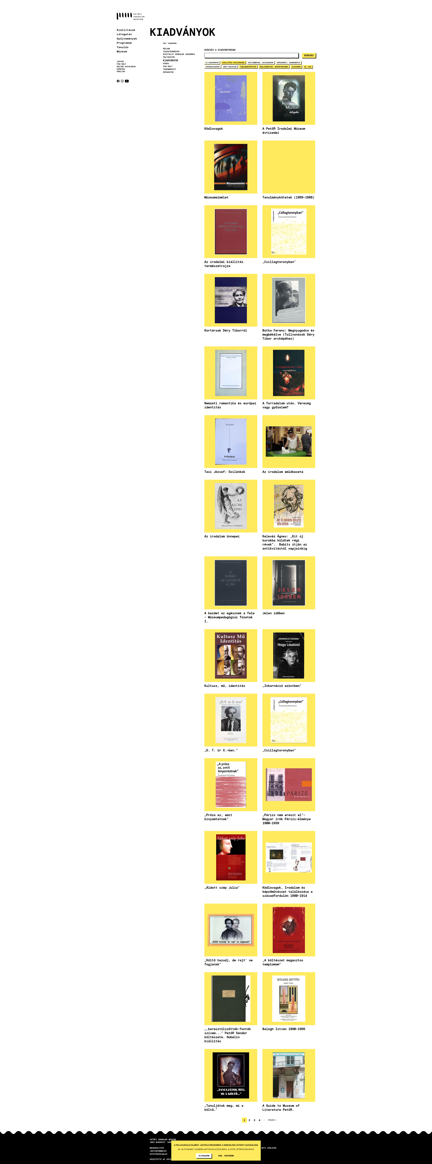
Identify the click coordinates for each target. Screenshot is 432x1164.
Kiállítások (126, 29)
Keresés (121, 69)
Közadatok (168, 72)
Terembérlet (169, 69)
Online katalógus (126, 67)
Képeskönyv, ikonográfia (288, 62)
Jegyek (120, 61)
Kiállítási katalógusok (233, 62)
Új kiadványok (212, 62)
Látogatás (124, 34)
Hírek (166, 63)
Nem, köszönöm (226, 1155)
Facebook (118, 81)
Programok (124, 42)
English (121, 71)
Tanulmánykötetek (248, 67)
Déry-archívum (229, 67)
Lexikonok (296, 67)
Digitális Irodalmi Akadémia (179, 54)
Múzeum (122, 51)
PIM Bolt (121, 64)
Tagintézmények (171, 51)
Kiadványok (172, 43)
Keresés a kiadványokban (219, 50)
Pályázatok (169, 57)
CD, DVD (307, 67)
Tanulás (123, 47)
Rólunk (166, 49)
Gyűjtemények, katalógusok (260, 62)
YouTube (127, 81)
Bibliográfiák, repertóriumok (274, 67)
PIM (164, 43)
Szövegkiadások (213, 67)
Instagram (122, 81)
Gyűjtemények (127, 38)
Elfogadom (204, 1155)
